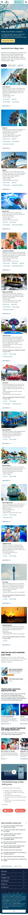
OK (14, 911)
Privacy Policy (17, 903)
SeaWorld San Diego (6, 866)
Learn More (5, 106)
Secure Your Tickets (8, 41)
